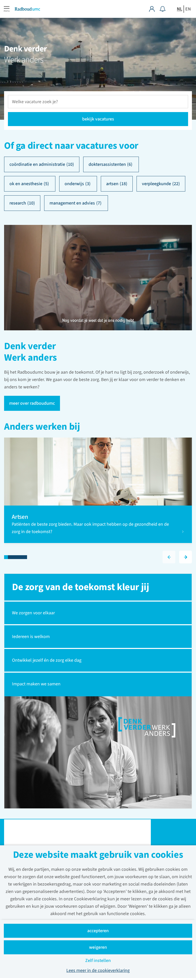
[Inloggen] (154, 9)
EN (188, 9)
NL (179, 9)
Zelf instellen (98, 960)
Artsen (20, 517)
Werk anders (23, 59)
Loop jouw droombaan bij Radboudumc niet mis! (65, 839)
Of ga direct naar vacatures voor (71, 146)
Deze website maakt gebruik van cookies (98, 855)
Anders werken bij (42, 427)
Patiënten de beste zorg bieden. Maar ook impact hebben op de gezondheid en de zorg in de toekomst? (90, 528)
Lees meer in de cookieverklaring (98, 970)
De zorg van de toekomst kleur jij (80, 587)
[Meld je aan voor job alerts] (162, 9)
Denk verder (25, 49)
